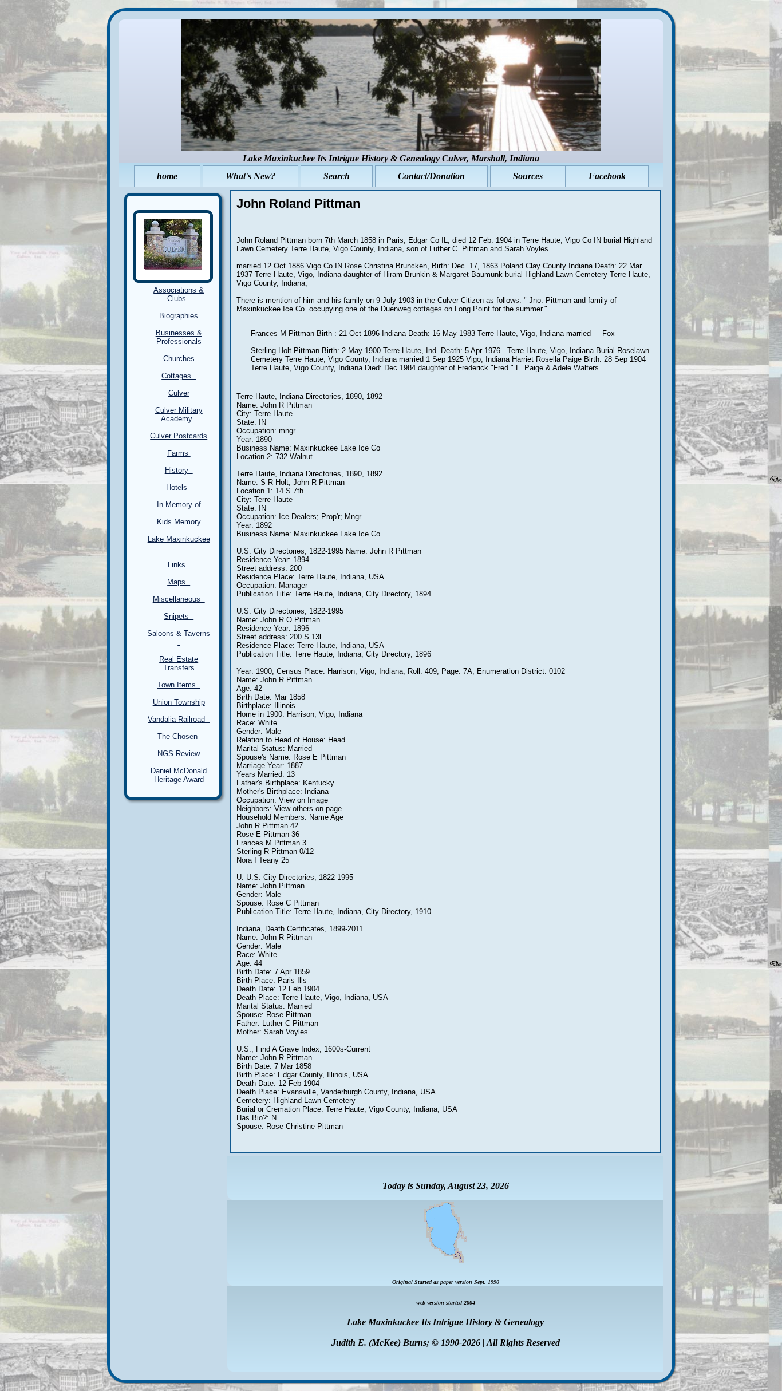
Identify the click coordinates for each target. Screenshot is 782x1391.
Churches (179, 358)
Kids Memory (179, 521)
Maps (178, 582)
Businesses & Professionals (179, 337)
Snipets (178, 616)
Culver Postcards (178, 436)
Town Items (178, 685)
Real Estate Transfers (178, 663)
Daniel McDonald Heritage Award (179, 775)
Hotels (179, 487)
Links (179, 564)
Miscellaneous (179, 599)
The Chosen (178, 736)
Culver (178, 393)
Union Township (179, 702)
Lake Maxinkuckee (179, 543)
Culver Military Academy (179, 414)
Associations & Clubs (178, 294)
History (179, 470)
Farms (179, 453)
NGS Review (178, 753)
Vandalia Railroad (179, 719)
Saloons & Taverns (178, 637)
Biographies (178, 315)
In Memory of (179, 504)
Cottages (178, 376)
